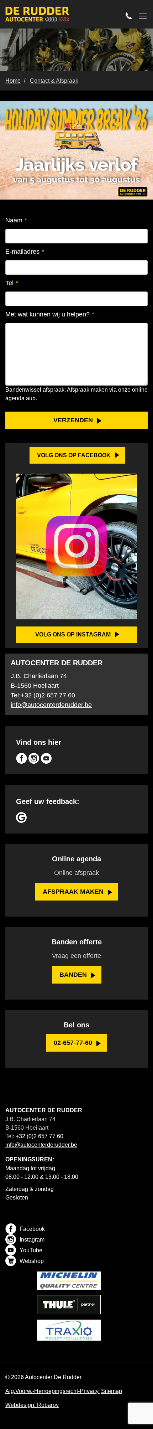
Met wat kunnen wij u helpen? (49, 314)
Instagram (33, 758)
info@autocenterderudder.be (51, 704)
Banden (73, 974)
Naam (16, 220)
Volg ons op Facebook (74, 455)
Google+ (21, 817)
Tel (11, 283)
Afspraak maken (73, 891)
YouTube (46, 758)
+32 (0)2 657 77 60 (48, 695)
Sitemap (111, 1391)
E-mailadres (24, 251)
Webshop (32, 1261)
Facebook (21, 758)
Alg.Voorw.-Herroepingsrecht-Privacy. (52, 1391)
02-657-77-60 (73, 1042)
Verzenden (73, 420)
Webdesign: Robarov (32, 1405)
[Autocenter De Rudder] (37, 15)
